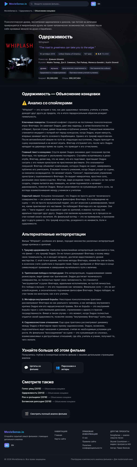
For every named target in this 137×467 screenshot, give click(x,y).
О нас (85, 438)
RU (93, 4)
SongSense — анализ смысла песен (119, 436)
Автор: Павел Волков (120, 448)
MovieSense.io (10, 11)
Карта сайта (60, 439)
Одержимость (25, 11)
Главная (58, 435)
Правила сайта (89, 441)
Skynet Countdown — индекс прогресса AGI (120, 442)
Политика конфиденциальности (92, 446)
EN (99, 4)
